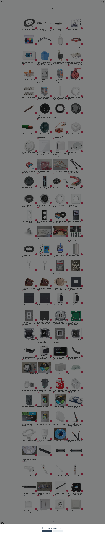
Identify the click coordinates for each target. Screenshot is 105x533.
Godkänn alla (47, 530)
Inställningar (58, 530)
